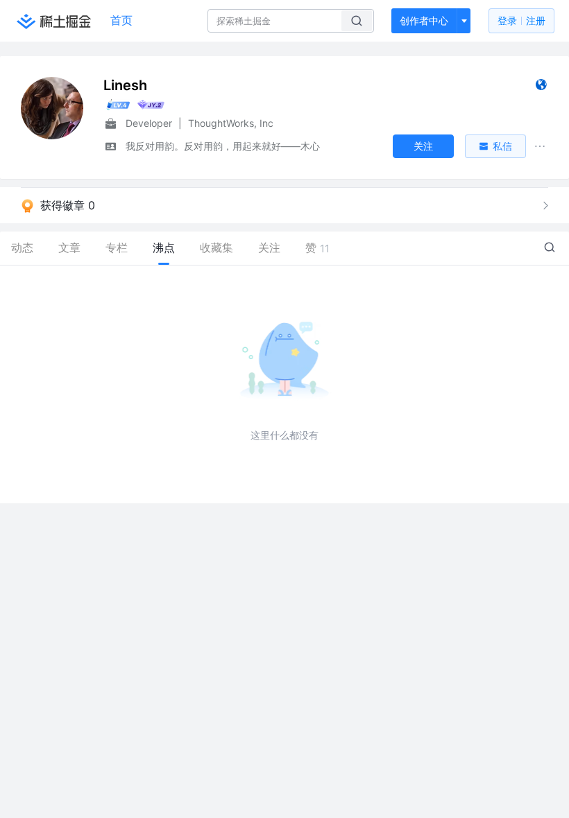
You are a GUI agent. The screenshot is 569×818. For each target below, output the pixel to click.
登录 (521, 20)
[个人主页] (541, 87)
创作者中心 (424, 20)
